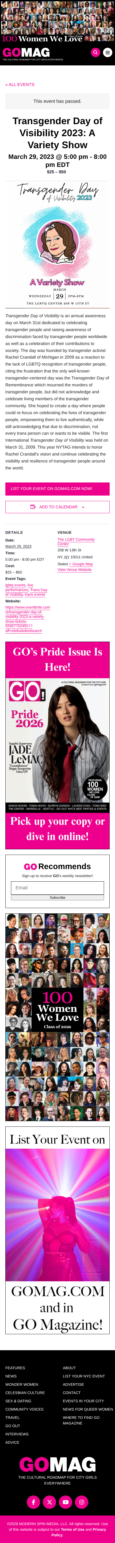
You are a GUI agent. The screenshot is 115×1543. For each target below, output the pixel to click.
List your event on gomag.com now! (51, 488)
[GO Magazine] (44, 52)
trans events (35, 594)
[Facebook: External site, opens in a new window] (33, 1502)
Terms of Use (73, 1529)
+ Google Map (81, 564)
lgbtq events (15, 585)
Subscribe (57, 898)
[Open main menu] (107, 52)
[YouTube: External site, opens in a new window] (65, 1502)
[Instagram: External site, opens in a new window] (81, 1502)
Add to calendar (58, 507)
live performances (19, 587)
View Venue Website (74, 569)
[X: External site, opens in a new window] (49, 1502)
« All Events (19, 85)
